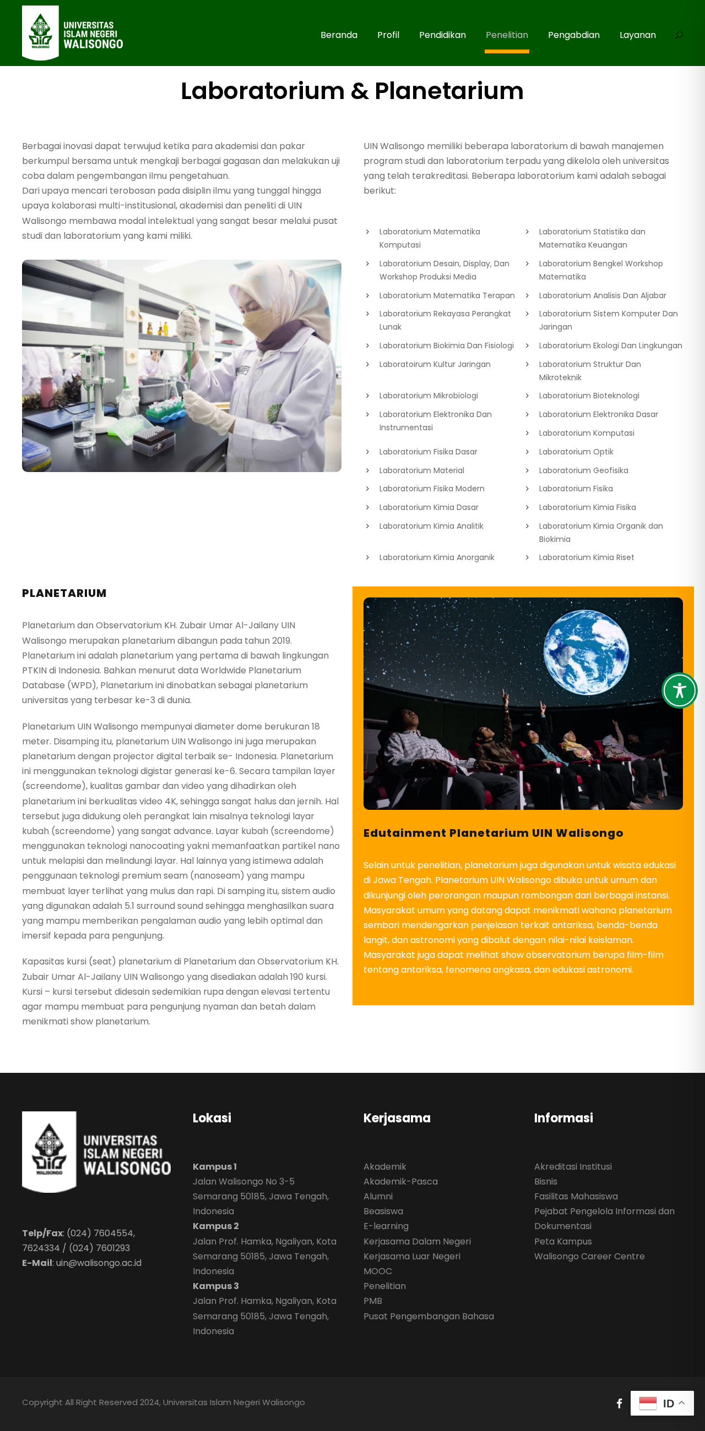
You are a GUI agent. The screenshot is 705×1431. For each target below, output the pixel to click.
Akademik (385, 1166)
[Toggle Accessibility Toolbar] (680, 690)
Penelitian (507, 35)
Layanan (638, 35)
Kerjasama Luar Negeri (412, 1256)
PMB (373, 1301)
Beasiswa (383, 1211)
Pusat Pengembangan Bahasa (429, 1316)
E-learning (386, 1226)
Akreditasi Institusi (573, 1166)
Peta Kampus (563, 1241)
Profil (388, 35)
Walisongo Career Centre (589, 1256)
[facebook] (619, 1403)
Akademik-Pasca (401, 1181)
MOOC (378, 1271)
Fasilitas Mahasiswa (576, 1196)
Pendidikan (442, 35)
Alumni (378, 1196)
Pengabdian (574, 35)
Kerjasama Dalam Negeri (417, 1241)
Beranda (339, 35)
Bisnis (545, 1181)
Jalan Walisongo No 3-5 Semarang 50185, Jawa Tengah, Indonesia (261, 1196)
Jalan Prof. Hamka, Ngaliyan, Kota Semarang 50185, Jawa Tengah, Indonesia (265, 1256)
